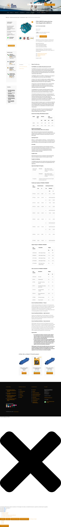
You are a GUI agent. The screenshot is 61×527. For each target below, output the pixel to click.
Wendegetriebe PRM (22, 17)
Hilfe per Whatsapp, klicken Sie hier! (11, 37)
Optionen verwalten (5, 512)
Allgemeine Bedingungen (36, 398)
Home (8, 12)
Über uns (21, 394)
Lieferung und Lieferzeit (36, 392)
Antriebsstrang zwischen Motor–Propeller (15, 17)
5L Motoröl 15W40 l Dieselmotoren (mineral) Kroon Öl (11, 68)
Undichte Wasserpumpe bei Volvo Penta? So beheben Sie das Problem (11, 99)
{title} (3, 520)
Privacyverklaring (16, 411)
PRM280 (26, 17)
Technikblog (38, 12)
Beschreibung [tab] (21, 64)
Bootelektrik (22, 12)
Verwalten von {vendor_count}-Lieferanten (9, 515)
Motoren (11, 12)
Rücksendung (34, 397)
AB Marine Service (22, 391)
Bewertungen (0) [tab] (21, 68)
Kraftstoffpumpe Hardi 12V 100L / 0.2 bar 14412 (12, 62)
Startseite (8, 17)
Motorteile (16, 12)
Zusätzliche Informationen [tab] (23, 66)
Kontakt (33, 12)
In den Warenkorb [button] (36, 373)
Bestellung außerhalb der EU (36, 394)
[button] (32, 22)
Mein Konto (21, 392)
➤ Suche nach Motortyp (11, 45)
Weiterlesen (24, 373)
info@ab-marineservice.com (48, 397)
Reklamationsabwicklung (36, 395)
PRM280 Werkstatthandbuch (42, 53)
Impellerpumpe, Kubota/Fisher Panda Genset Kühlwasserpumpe (12, 55)
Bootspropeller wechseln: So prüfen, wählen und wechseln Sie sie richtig (11, 91)
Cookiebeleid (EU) (35, 400)
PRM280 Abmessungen (41, 54)
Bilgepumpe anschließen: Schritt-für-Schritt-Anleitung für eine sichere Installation (11, 96)
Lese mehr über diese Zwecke (7, 516)
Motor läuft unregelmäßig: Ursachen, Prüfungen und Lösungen (11, 101)
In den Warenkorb (43, 36)
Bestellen (34, 391)
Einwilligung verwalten (4, 525)
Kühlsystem (28, 12)
